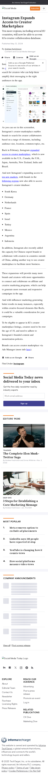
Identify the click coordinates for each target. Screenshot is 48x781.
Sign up (24, 403)
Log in (26, 702)
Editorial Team (8, 688)
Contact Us (7, 692)
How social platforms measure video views (22, 563)
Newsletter (7, 696)
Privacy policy (8, 767)
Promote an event (31, 698)
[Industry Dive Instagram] (21, 668)
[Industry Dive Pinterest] (26, 668)
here (28, 349)
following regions (10, 180)
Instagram (19, 363)
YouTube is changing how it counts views (26, 551)
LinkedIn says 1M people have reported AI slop (24, 540)
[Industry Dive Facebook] (10, 668)
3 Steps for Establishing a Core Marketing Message (20, 503)
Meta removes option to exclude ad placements (24, 529)
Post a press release (21, 645)
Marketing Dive (30, 721)
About (5, 683)
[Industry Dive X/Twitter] (15, 668)
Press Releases (9, 708)
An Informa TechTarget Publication (24, 3)
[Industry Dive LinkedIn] (4, 668)
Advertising (28, 686)
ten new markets (10, 176)
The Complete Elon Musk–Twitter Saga (21, 455)
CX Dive (27, 717)
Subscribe (35, 8)
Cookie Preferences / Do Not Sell (24, 771)
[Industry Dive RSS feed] (32, 668)
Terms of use (22, 767)
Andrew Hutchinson (13, 49)
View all (6, 645)
